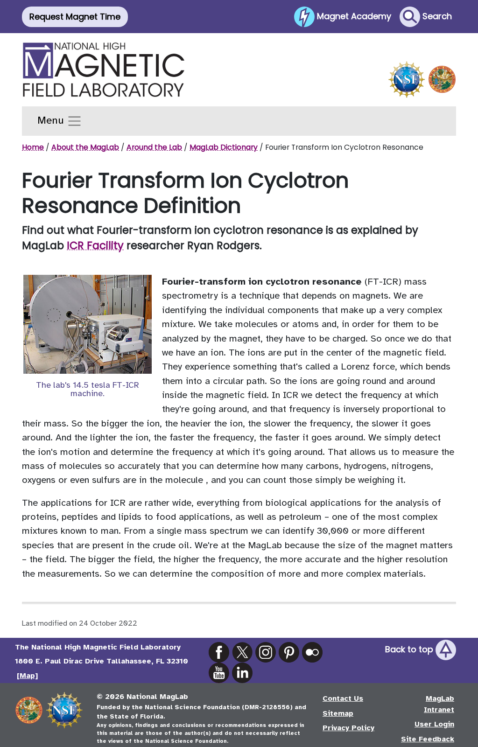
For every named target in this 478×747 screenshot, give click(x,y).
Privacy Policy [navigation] (348, 728)
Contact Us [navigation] (343, 698)
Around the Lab (154, 147)
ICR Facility (95, 245)
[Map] (27, 675)
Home (33, 147)
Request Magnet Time (74, 16)
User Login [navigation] (434, 724)
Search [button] (436, 15)
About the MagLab (85, 147)
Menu (52, 120)
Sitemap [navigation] (338, 713)
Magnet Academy (353, 15)
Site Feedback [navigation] (427, 739)
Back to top (410, 649)
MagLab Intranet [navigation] (439, 704)
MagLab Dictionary (224, 147)
